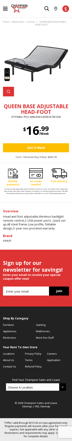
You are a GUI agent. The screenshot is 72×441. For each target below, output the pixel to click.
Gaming (40, 325)
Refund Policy (33, 366)
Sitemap (27, 406)
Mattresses (18, 21)
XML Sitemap (42, 406)
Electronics (9, 337)
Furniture (8, 325)
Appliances (9, 331)
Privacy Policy (33, 353)
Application (53, 360)
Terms (29, 360)
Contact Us (9, 366)
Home (6, 21)
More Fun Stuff (45, 337)
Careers (52, 353)
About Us (8, 360)
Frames (31, 21)
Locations (9, 353)
